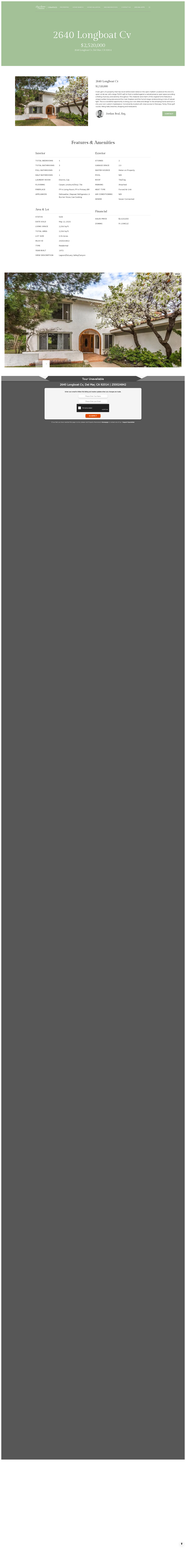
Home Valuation (93, 7)
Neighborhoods (111, 7)
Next (46, 363)
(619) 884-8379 (139, 7)
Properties (64, 7)
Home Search (78, 7)
